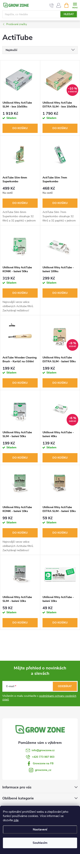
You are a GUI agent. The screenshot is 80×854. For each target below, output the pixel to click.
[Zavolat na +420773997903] (51, 5)
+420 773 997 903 (43, 757)
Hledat (69, 14)
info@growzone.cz (43, 750)
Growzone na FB (43, 763)
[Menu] (75, 5)
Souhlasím (40, 843)
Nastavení (40, 829)
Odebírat (65, 686)
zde (16, 820)
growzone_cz (43, 770)
